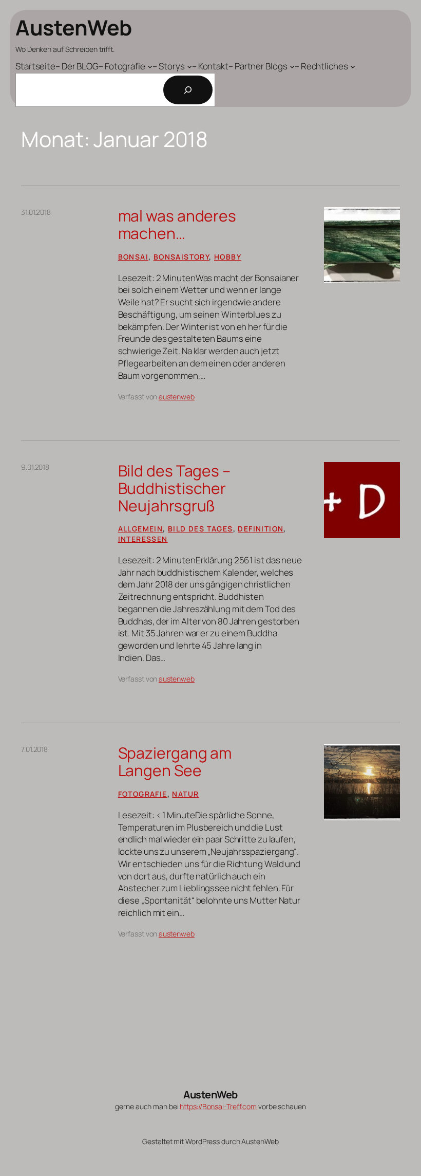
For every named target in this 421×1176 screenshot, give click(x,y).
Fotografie (142, 794)
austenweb (177, 396)
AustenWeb (73, 27)
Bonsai (133, 257)
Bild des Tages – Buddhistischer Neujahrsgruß (174, 488)
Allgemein (140, 529)
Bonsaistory (181, 257)
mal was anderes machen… (177, 224)
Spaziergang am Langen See (175, 761)
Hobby (227, 257)
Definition (260, 529)
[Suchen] (188, 90)
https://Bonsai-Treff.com (218, 1106)
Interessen (143, 539)
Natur (185, 794)
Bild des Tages (200, 529)
